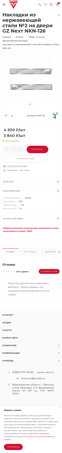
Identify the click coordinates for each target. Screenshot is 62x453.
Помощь (8, 360)
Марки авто (10, 338)
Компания (9, 345)
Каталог (7, 315)
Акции (6, 322)
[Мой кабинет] (51, 4)
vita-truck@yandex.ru (33, 378)
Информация (11, 353)
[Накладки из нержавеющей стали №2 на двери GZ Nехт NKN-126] (31, 79)
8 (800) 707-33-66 (22, 372)
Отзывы (10, 252)
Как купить (30, 252)
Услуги (7, 330)
